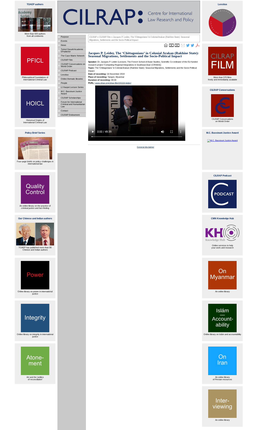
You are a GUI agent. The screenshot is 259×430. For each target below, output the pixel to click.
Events (64, 41)
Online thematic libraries (72, 79)
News (63, 45)
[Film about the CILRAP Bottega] (177, 47)
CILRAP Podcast (68, 70)
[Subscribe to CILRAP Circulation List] (183, 47)
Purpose (65, 37)
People (64, 83)
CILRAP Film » (106, 37)
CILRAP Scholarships (71, 98)
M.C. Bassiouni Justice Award (71, 92)
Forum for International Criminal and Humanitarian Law (73, 104)
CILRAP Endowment (70, 115)
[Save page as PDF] (197, 47)
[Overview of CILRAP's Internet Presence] (171, 47)
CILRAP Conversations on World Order (73, 65)
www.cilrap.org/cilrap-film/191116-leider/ (113, 83)
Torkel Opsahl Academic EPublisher (72, 50)
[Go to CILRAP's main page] (165, 47)
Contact (64, 111)
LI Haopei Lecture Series (72, 87)
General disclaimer (145, 147)
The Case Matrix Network (73, 56)
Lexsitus (65, 75)
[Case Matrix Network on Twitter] (192, 47)
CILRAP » (94, 37)
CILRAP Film (67, 60)
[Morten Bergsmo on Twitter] (188, 47)
